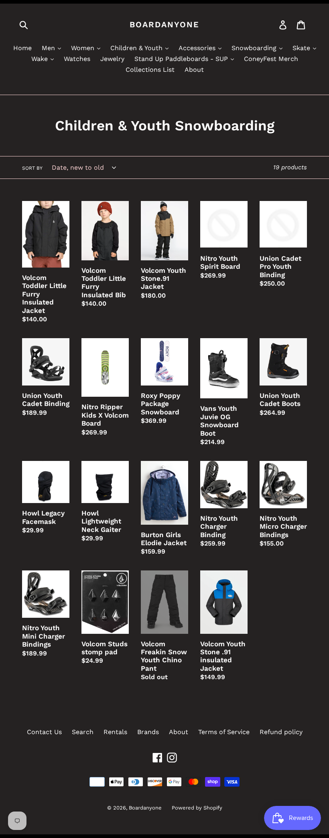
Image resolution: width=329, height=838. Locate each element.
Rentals (115, 732)
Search (82, 732)
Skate (302, 48)
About (194, 69)
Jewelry (112, 59)
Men (49, 48)
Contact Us (44, 732)
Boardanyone (164, 24)
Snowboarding (255, 48)
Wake (40, 59)
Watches (77, 59)
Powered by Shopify (197, 808)
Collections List (150, 69)
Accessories (198, 48)
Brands (148, 732)
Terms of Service (224, 732)
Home (22, 48)
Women (83, 48)
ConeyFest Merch (271, 59)
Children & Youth (137, 48)
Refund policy (281, 732)
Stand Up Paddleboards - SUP (182, 59)
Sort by (32, 168)
